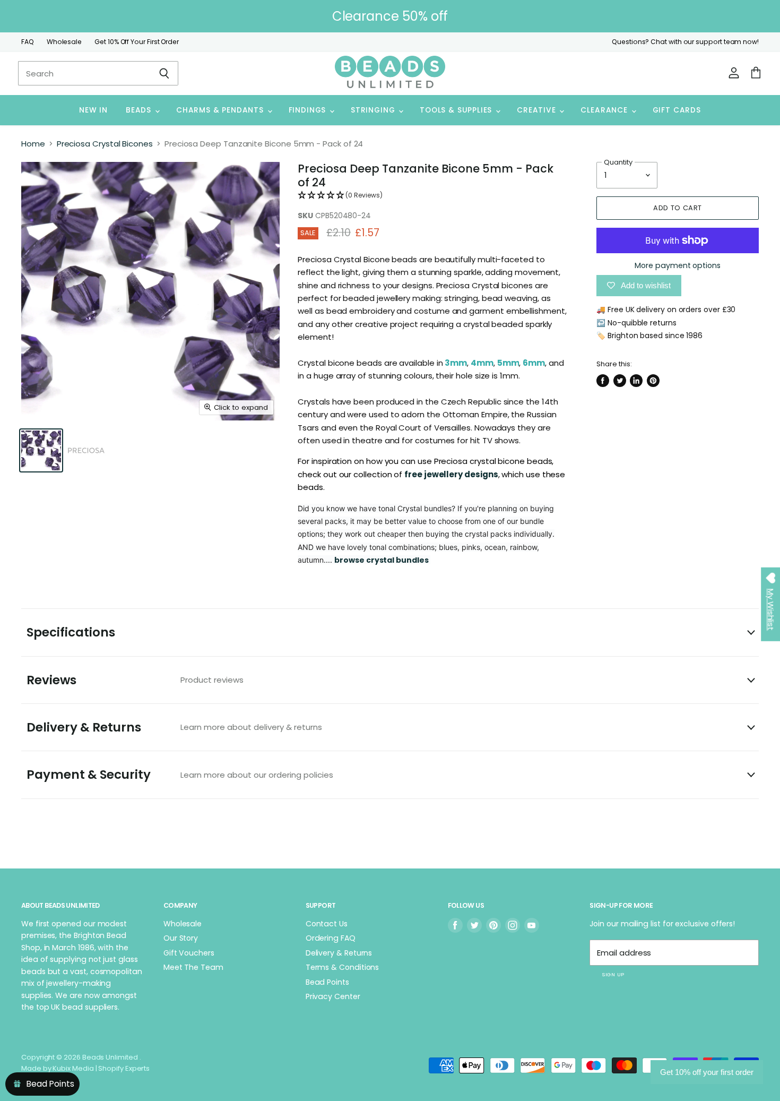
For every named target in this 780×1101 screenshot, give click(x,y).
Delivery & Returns (174, 727)
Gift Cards (677, 110)
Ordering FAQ (331, 938)
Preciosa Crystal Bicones (105, 143)
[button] (432, 195)
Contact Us (327, 923)
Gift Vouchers (188, 953)
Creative (537, 110)
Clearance (605, 110)
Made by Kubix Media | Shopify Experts (85, 1068)
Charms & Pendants (221, 110)
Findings (308, 110)
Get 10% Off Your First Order (136, 42)
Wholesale (64, 42)
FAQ (27, 42)
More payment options (678, 265)
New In (93, 110)
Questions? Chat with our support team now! (685, 42)
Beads (140, 110)
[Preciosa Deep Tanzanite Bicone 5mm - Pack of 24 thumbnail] (41, 450)
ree (416, 474)
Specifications (71, 632)
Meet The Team (193, 967)
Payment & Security (180, 774)
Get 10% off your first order (706, 1072)
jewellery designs (461, 474)
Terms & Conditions (342, 967)
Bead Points (327, 982)
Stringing (374, 110)
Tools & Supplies (457, 110)
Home (33, 143)
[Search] (164, 73)
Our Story (180, 938)
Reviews (135, 680)
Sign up (613, 974)
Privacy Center (333, 996)
